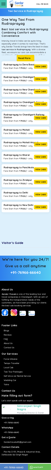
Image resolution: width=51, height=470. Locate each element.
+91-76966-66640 (25, 272)
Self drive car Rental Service (17, 376)
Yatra (6, 384)
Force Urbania (10, 359)
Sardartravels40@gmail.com (17, 442)
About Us (8, 343)
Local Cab (8, 367)
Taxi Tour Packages (13, 372)
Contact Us (8, 347)
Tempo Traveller (11, 363)
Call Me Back (42, 4)
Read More (24, 58)
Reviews (7, 335)
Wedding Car (9, 380)
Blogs (6, 330)
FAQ (5, 339)
